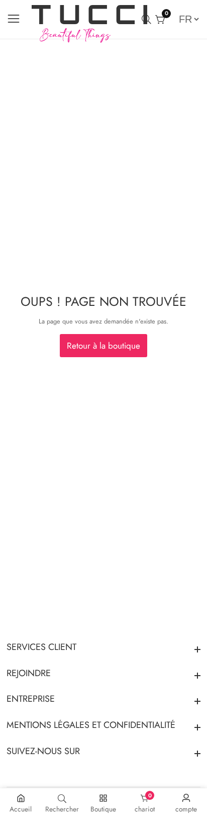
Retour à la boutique (103, 346)
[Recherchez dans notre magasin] (148, 19)
